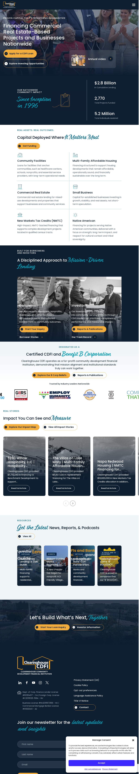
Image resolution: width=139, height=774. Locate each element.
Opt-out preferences (92, 769)
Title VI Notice (81, 700)
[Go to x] (47, 682)
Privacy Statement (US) (86, 680)
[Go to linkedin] (20, 682)
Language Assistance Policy (88, 695)
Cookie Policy (81, 685)
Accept (101, 763)
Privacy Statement (109, 769)
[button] (133, 740)
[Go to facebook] (26, 682)
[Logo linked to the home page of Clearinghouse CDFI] (9, 4)
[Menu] (133, 4)
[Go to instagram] (40, 682)
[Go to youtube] (33, 682)
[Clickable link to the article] (24, 466)
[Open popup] (110, 59)
